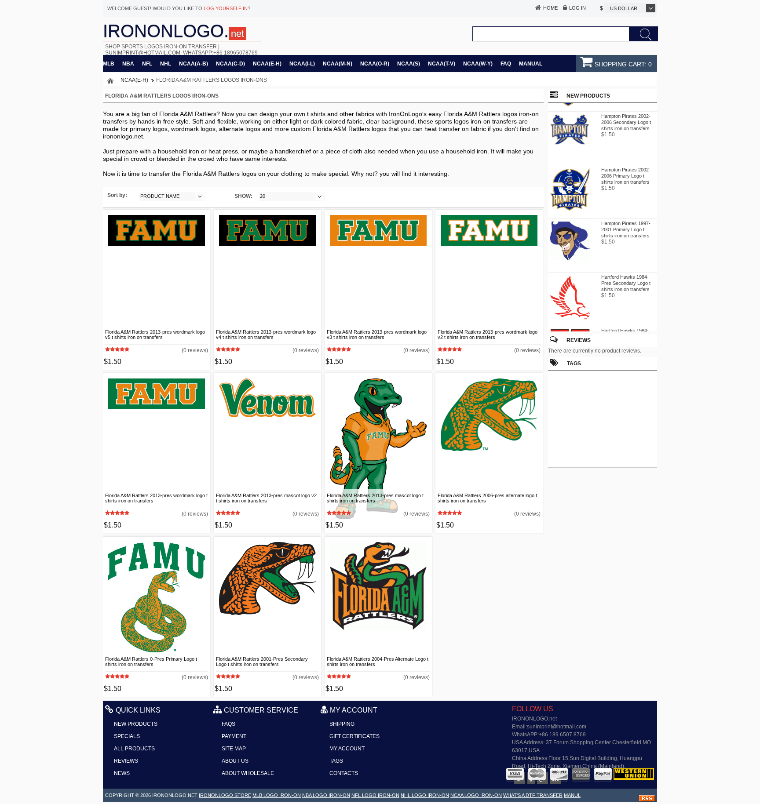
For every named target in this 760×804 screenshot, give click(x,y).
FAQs (228, 724)
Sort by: (117, 195)
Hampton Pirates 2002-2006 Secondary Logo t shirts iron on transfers (626, 118)
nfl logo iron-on (375, 795)
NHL (165, 64)
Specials (127, 736)
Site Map (234, 749)
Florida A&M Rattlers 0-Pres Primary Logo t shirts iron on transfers (151, 661)
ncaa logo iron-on (476, 795)
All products (134, 749)
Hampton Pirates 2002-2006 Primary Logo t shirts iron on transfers (625, 172)
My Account (347, 749)
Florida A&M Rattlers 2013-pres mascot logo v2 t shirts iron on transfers (266, 498)
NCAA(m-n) (337, 64)
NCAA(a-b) (193, 64)
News (122, 773)
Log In (577, 8)
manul (572, 795)
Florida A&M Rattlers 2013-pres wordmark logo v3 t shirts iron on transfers (377, 334)
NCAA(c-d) (230, 64)
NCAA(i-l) (302, 64)
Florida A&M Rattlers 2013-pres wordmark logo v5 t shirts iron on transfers (155, 334)
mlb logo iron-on (276, 795)
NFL (147, 64)
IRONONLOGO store (225, 795)
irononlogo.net (174, 795)
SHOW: (243, 196)
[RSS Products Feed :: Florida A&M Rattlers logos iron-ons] (647, 799)
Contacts (343, 773)
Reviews (578, 340)
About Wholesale (248, 773)
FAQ (506, 64)
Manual (530, 64)
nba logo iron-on (326, 795)
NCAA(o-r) (374, 64)
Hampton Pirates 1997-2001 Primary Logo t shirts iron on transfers (625, 226)
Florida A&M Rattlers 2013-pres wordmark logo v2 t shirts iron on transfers (487, 334)
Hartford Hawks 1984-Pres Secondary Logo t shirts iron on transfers (625, 279)
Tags (336, 761)
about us (235, 761)
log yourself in (226, 8)
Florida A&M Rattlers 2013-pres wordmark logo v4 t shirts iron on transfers (266, 334)
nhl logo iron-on (425, 795)
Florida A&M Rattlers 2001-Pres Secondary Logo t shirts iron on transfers (262, 661)
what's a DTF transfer (533, 795)
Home (550, 8)
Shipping (341, 724)
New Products (588, 96)
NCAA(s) (408, 64)
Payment (234, 736)
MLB (108, 64)
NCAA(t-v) (441, 64)
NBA (128, 64)
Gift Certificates (354, 736)
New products (135, 724)
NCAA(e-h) (267, 64)
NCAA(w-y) (478, 64)
